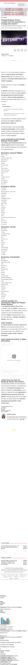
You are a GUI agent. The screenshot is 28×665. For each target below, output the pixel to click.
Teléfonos (11, 578)
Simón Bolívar (4, 411)
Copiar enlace (4, 661)
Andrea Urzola (4, 54)
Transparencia (16, 576)
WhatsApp (25, 50)
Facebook (15, 50)
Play (1, 604)
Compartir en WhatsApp (6, 660)
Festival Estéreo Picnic (7, 406)
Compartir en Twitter (5, 657)
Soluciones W (22, 576)
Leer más (22, 419)
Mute (1, 601)
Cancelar (7, 650)
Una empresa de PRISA (14, 583)
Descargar (2, 663)
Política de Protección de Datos (12, 575)
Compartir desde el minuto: (8, 664)
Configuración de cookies (7, 576)
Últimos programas (12, 607)
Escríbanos (16, 578)
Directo (19, 607)
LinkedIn (22, 50)
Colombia (3, 407)
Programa (13, 3)
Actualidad (4, 17)
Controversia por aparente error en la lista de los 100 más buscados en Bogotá (10, 547)
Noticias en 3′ (3, 607)
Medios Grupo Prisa (14, 586)
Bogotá (3, 409)
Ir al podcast (13, 630)
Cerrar (2, 638)
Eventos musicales (6, 410)
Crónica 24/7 (3, 625)
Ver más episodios (5, 630)
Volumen (2, 603)
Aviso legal (4, 575)
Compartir (19, 630)
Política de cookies (23, 575)
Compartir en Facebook (6, 655)
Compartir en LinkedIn (6, 658)
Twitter (18, 50)
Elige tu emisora (21, 5)
